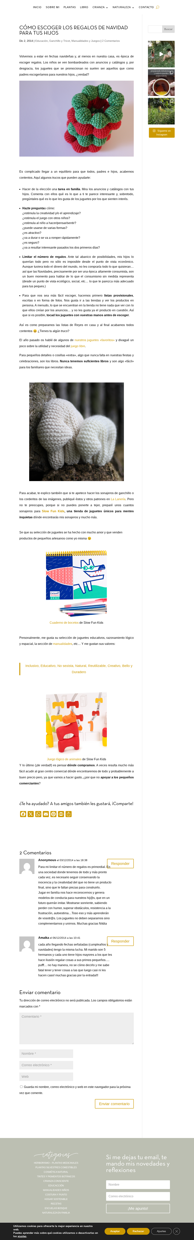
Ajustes (161, 1231)
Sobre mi (52, 7)
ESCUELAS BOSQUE (56, 1208)
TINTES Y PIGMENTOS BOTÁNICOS (56, 1176)
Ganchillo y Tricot (59, 40)
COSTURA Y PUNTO (56, 1194)
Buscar (168, 29)
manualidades (62, 643)
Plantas (69, 7)
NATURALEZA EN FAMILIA (56, 1212)
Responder (120, 863)
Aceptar (115, 1231)
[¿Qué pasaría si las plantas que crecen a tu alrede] (161, 54)
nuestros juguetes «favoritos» (95, 340)
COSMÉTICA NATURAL (56, 1172)
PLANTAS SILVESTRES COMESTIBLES (56, 1167)
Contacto (146, 7)
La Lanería (118, 499)
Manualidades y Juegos (85, 40)
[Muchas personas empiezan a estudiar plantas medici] (161, 82)
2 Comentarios (111, 40)
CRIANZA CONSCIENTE (56, 1181)
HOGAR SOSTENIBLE (56, 1199)
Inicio (37, 7)
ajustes (22, 1236)
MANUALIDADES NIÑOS (56, 1190)
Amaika (43, 937)
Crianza (98, 7)
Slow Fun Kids (53, 511)
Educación (41, 40)
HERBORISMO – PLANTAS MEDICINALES (56, 1163)
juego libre (77, 346)
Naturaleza (122, 7)
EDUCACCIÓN (56, 1185)
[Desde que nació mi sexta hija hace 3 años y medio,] (161, 111)
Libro (84, 7)
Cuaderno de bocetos (64, 622)
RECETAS (56, 1203)
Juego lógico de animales (64, 759)
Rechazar (138, 1231)
